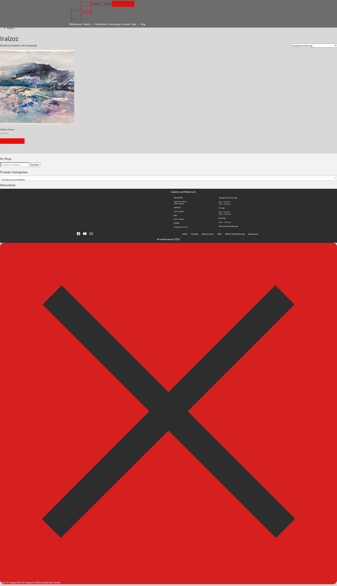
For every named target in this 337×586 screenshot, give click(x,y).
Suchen (35, 164)
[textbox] (168, 179)
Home (184, 234)
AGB (219, 234)
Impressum (253, 234)
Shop (133, 24)
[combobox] (168, 178)
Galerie (86, 24)
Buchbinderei (101, 24)
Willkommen (75, 24)
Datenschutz (208, 234)
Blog (143, 24)
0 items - (101, 3)
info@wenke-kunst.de (180, 227)
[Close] (168, 578)
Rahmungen (115, 24)
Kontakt (126, 24)
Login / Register (123, 3)
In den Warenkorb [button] (12, 141)
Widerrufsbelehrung (235, 234)
